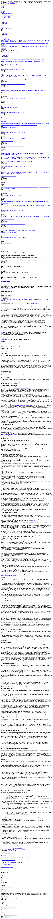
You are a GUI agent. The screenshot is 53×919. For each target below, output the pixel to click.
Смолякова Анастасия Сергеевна (8, 127)
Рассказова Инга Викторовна (7, 219)
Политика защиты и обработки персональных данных (19, 299)
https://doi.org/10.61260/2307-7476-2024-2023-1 (11, 52)
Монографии (4, 8)
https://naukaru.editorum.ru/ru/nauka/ (9, 382)
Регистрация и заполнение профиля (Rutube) (11, 862)
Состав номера (6, 55)
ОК (14, 906)
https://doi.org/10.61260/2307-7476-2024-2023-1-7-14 (12, 69)
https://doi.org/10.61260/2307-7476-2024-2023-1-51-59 (13, 146)
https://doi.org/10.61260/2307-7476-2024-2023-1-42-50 (13, 132)
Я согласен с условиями (7, 903)
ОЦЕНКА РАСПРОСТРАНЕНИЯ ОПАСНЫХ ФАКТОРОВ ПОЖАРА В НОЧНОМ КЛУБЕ (22, 61)
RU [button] (1, 20)
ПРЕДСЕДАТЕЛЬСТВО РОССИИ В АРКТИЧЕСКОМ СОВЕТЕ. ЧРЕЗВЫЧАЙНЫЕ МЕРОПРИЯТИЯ (25, 216)
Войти (28, 303)
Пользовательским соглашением (8, 3)
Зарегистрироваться (10, 907)
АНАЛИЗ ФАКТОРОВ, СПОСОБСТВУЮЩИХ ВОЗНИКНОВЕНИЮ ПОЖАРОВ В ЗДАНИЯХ (24, 105)
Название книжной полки (7, 295)
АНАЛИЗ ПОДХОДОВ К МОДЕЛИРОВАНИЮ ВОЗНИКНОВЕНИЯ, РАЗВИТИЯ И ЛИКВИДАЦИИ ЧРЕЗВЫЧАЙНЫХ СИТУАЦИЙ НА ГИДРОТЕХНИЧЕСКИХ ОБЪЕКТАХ (25, 124)
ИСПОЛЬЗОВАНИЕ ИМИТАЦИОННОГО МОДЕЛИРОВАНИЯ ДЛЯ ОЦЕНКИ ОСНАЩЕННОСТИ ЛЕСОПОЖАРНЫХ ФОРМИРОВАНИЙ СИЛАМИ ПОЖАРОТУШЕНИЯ (25, 158)
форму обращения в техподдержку (16, 849)
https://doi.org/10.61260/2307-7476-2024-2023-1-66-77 (13, 180)
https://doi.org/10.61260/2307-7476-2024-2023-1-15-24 (13, 84)
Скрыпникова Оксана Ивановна (8, 176)
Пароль (2, 916)
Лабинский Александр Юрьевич (8, 232)
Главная (2, 40)
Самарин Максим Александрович (9, 205)
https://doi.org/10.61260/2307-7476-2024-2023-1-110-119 (13, 237)
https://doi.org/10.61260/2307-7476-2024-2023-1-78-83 (13, 195)
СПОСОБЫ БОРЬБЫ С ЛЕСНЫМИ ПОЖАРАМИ (13, 138)
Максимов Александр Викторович (25, 205)
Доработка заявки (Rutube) (7, 867)
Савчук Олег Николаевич (7, 79)
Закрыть (3, 296)
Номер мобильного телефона (7, 890)
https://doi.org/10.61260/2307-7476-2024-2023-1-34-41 (13, 112)
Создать (8, 301)
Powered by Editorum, (43, 299)
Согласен (3, 4)
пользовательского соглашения (20, 903)
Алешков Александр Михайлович (24, 161)
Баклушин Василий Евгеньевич (8, 190)
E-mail (2, 898)
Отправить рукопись (5, 17)
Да (1, 878)
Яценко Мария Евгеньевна (7, 141)
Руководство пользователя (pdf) (8, 860)
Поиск (2, 14)
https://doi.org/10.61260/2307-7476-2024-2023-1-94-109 (13, 224)
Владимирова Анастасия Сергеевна (9, 107)
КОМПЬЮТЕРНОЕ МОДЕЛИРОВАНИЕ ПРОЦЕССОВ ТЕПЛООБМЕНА (18, 230)
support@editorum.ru (17, 848)
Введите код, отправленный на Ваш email (10, 905)
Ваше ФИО (3, 885)
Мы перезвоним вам (5, 852)
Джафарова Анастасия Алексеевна (9, 64)
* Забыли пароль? (35, 303)
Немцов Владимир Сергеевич (8, 93)
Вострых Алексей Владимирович (42, 205)
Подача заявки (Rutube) (6, 864)
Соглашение (3, 299)
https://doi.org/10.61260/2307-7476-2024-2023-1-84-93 (13, 210)
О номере (5, 56)
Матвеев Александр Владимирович (9, 288)
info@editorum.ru (8, 350)
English (5, 23)
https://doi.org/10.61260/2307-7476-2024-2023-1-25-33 (13, 98)
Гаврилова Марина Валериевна (8, 161)
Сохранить (8, 296)
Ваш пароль (3, 899)
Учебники (9, 8)
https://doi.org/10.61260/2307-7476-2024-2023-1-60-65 (13, 166)
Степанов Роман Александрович (21, 79)
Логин (2, 914)
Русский (5, 22)
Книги (2, 7)
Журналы (3, 6)
